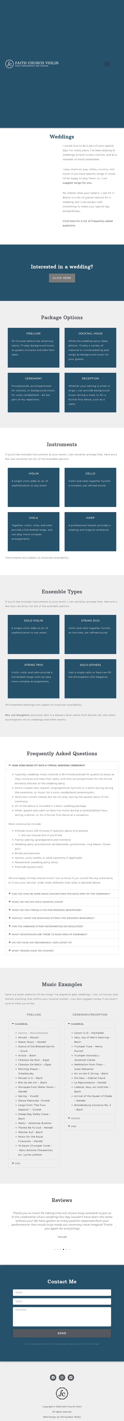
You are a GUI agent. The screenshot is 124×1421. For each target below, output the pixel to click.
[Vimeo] (71, 1377)
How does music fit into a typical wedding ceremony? (48, 765)
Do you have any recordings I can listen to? (42, 942)
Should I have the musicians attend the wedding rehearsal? (53, 918)
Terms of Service (87, 1344)
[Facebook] (53, 1377)
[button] (107, 64)
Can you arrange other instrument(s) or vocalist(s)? (47, 926)
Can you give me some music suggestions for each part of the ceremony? (61, 893)
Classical (21, 1024)
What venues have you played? (33, 950)
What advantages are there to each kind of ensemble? (49, 934)
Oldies (75, 1118)
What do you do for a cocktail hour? (37, 902)
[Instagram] (62, 1377)
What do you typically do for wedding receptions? (47, 910)
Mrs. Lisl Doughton (17, 715)
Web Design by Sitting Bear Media (62, 1417)
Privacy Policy (72, 1344)
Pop (17, 1163)
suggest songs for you (77, 182)
